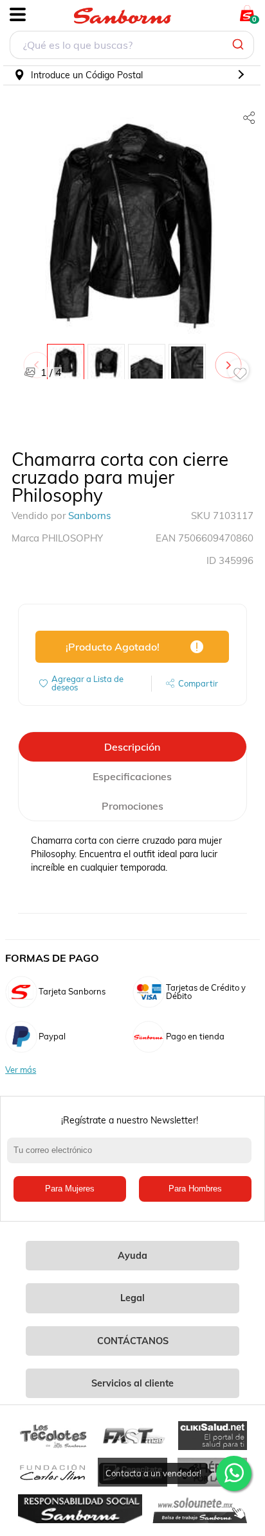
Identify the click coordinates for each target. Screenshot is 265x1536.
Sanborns (89, 515)
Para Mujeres (70, 1188)
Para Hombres (195, 1188)
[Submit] (239, 44)
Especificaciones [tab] (132, 776)
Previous (39, 358)
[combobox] (131, 46)
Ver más (20, 1070)
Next (231, 358)
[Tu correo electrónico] (132, 1157)
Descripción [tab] (132, 746)
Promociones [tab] (132, 805)
